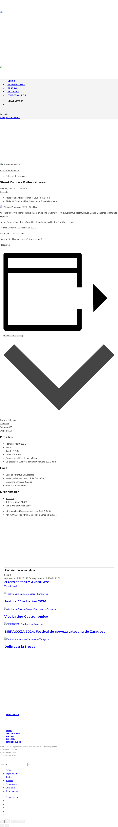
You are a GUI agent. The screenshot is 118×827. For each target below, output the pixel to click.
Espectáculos (16, 95)
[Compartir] (7, 821)
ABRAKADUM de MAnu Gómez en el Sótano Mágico (31, 201)
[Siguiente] (7, 825)
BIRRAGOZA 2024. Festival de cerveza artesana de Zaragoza (54, 631)
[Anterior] (2, 825)
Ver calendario (11, 586)
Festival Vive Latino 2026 (25, 601)
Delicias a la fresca (19, 647)
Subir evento (15, 39)
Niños (9, 731)
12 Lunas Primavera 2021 (38, 461)
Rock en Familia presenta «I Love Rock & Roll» (28, 197)
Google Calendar (8, 420)
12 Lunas (10, 498)
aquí (40, 239)
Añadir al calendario (12, 336)
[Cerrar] (2, 821)
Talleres (10, 739)
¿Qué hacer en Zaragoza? (9, 752)
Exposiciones (13, 733)
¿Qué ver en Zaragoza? (8, 749)
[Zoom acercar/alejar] (22, 821)
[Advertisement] (59, 141)
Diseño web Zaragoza (8, 755)
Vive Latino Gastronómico (26, 616)
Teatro (10, 736)
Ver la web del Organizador (19, 505)
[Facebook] (7, 45)
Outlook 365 (6, 427)
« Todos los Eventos (9, 170)
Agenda (12, 32)
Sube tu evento (13, 791)
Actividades (32, 458)
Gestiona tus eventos (21, 36)
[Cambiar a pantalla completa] (14, 821)
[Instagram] (7, 52)
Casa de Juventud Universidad (20, 474)
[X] (7, 48)
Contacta (13, 28)
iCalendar (4, 423)
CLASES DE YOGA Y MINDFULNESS (27, 582)
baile (54, 461)
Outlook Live (6, 430)
